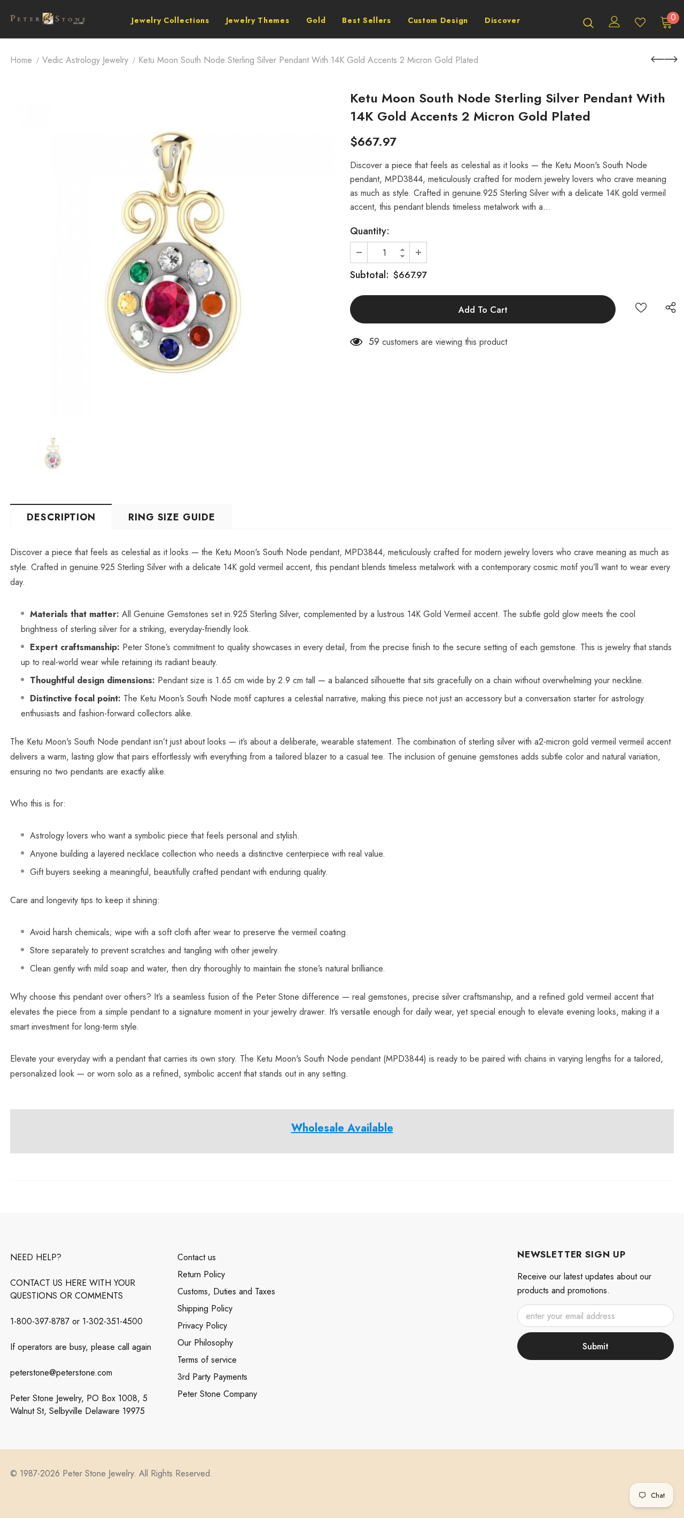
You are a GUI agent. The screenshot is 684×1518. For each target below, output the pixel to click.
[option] (172, 254)
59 (374, 341)
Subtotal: (369, 274)
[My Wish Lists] (640, 22)
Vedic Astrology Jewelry (85, 60)
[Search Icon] (588, 22)
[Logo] (47, 22)
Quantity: (370, 231)
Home (21, 60)
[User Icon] (614, 21)
